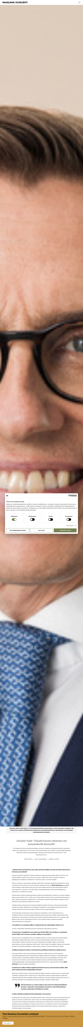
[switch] (32, 519)
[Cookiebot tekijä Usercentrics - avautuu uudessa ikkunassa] (70, 495)
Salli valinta (41, 530)
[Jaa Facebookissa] (44, 866)
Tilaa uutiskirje (7, 1023)
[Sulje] (80, 1014)
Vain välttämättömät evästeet (18, 530)
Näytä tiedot (70, 525)
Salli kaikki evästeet (65, 530)
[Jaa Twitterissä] (34, 866)
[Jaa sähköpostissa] (49, 866)
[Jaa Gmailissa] (39, 866)
